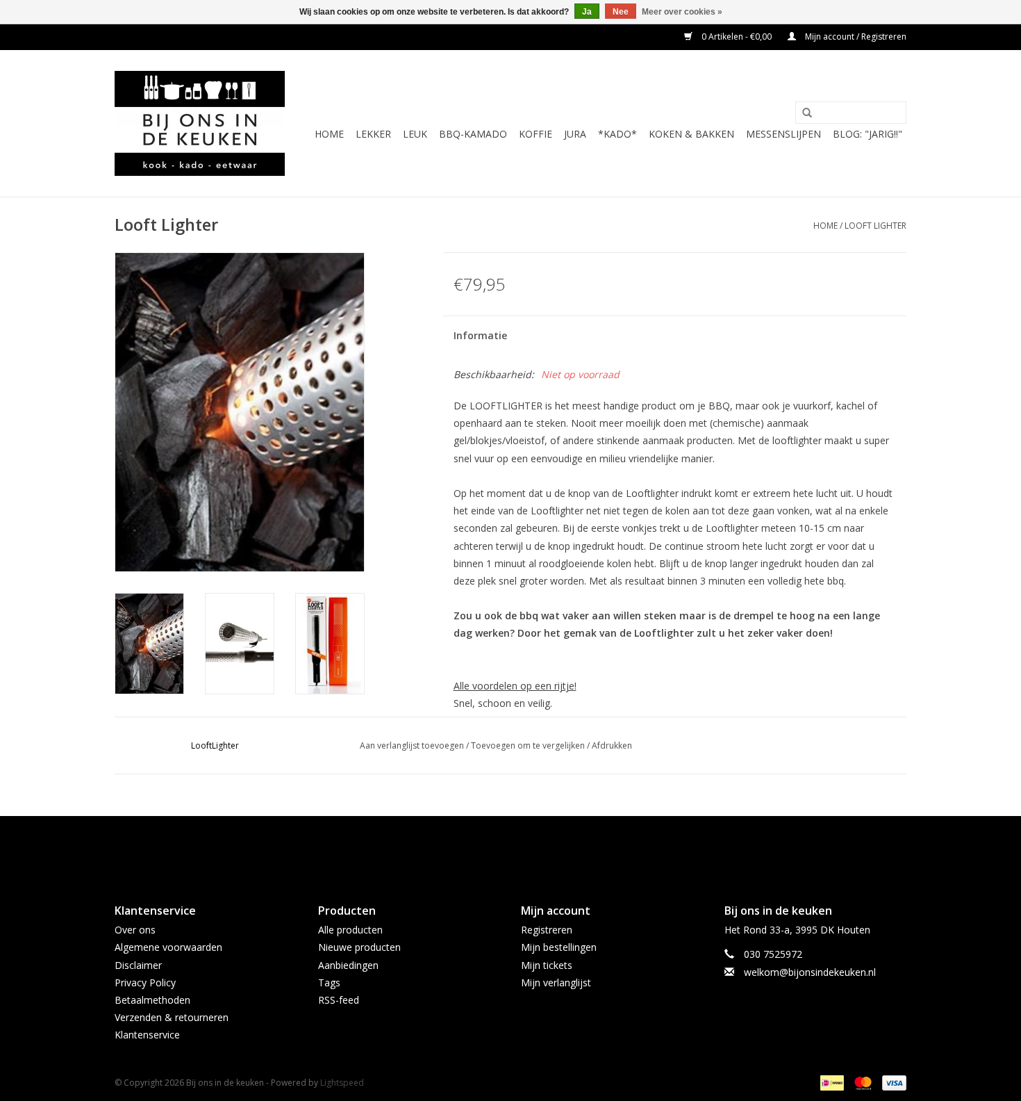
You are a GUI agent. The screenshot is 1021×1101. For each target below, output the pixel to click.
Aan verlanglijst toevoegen (412, 745)
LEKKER (373, 133)
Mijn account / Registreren (854, 36)
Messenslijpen (783, 133)
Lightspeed (342, 1082)
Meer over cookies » (682, 12)
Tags (329, 982)
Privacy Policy (145, 982)
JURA (575, 133)
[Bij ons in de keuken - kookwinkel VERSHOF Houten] (200, 123)
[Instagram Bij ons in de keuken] (523, 848)
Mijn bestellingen (559, 947)
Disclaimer (138, 965)
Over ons (135, 929)
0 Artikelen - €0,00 (736, 36)
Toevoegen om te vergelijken (529, 745)
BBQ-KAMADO (473, 133)
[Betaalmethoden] (830, 1082)
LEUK (415, 133)
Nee (621, 12)
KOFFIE (535, 133)
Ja (587, 12)
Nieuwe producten (359, 947)
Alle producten (350, 929)
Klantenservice (147, 1034)
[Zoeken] (807, 113)
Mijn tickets (546, 965)
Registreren (546, 929)
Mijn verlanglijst (556, 982)
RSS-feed (338, 999)
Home (329, 133)
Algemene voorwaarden (168, 947)
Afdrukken (612, 745)
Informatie (480, 335)
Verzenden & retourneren (172, 1017)
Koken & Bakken (691, 133)
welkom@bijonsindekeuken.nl (810, 972)
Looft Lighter (875, 225)
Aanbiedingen (348, 965)
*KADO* (617, 133)
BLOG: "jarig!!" (867, 133)
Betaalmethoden (152, 999)
